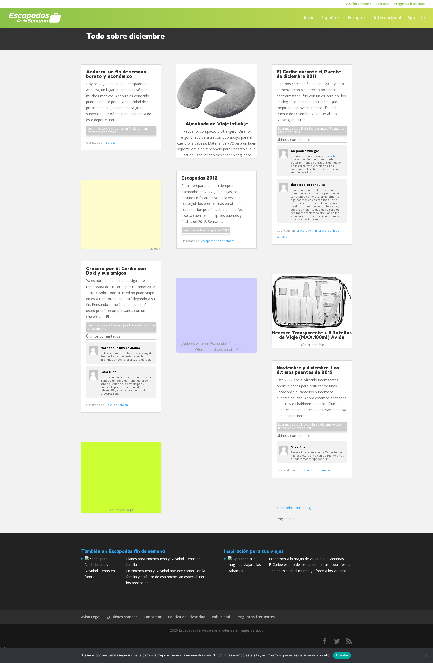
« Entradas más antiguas (296, 507)
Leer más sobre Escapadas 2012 (206, 230)
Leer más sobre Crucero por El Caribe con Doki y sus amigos (121, 327)
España (328, 18)
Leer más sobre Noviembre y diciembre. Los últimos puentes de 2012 (309, 426)
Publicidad (154, 249)
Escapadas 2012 (199, 178)
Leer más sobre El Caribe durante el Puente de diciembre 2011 (311, 130)
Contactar (383, 4)
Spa (411, 18)
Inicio (309, 18)
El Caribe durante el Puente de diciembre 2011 (309, 74)
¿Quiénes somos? (358, 4)
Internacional (387, 18)
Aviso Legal (90, 616)
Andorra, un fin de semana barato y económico (116, 74)
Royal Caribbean (117, 405)
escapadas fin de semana (218, 241)
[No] (426, 655)
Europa (355, 18)
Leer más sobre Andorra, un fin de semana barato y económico (118, 130)
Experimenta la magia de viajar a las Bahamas (306, 558)
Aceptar (342, 655)
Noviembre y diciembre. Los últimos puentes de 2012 (308, 370)
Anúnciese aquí (121, 510)
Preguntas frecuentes (409, 4)
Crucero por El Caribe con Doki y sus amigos (116, 271)
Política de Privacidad (186, 616)
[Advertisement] (121, 213)
